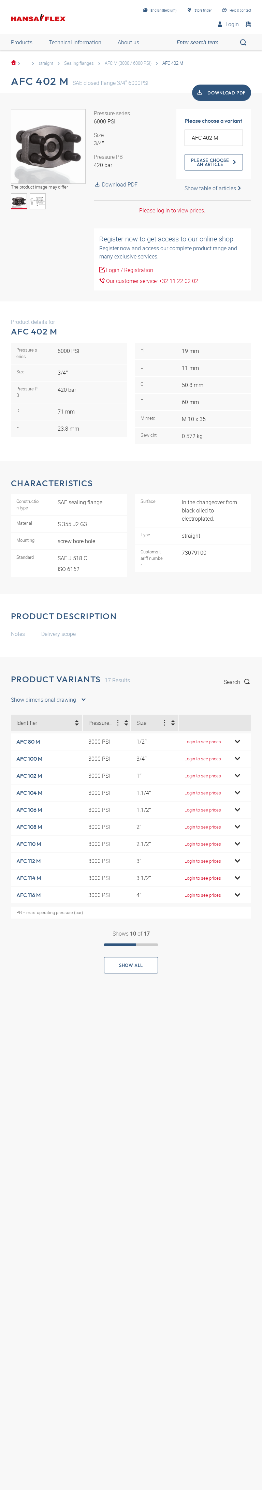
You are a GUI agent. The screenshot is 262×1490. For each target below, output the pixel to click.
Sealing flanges (79, 63)
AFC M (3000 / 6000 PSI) (128, 63)
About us (128, 42)
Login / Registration (129, 270)
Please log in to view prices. (172, 210)
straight (46, 63)
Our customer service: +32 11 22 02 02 (151, 281)
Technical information (75, 42)
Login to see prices (203, 742)
